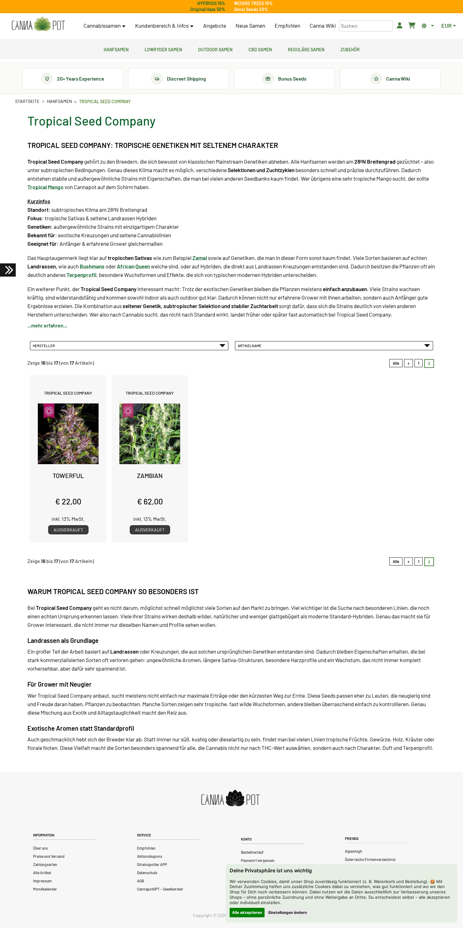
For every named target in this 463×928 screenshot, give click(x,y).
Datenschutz (147, 873)
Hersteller (44, 345)
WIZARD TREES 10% (253, 3)
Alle (396, 363)
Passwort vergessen (258, 860)
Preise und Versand (49, 856)
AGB (140, 881)
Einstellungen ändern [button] (287, 912)
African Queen (133, 266)
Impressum (42, 881)
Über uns (40, 848)
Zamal (199, 258)
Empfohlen (287, 25)
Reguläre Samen (306, 49)
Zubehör (350, 49)
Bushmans (92, 266)
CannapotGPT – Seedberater (160, 889)
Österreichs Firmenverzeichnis (370, 859)
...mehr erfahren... (47, 325)
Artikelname (250, 345)
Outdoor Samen (215, 49)
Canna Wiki (323, 25)
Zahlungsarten (45, 864)
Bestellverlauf (252, 852)
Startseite (27, 101)
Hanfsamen (116, 49)
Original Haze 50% (207, 9)
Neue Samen (250, 25)
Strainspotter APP (152, 864)
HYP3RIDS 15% (211, 3)
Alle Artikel (42, 873)
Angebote (214, 25)
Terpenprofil (81, 275)
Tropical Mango (45, 187)
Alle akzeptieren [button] (247, 912)
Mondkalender (45, 889)
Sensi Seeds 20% (251, 9)
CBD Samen (260, 49)
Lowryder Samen (163, 49)
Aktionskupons (149, 856)
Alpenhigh (353, 851)
